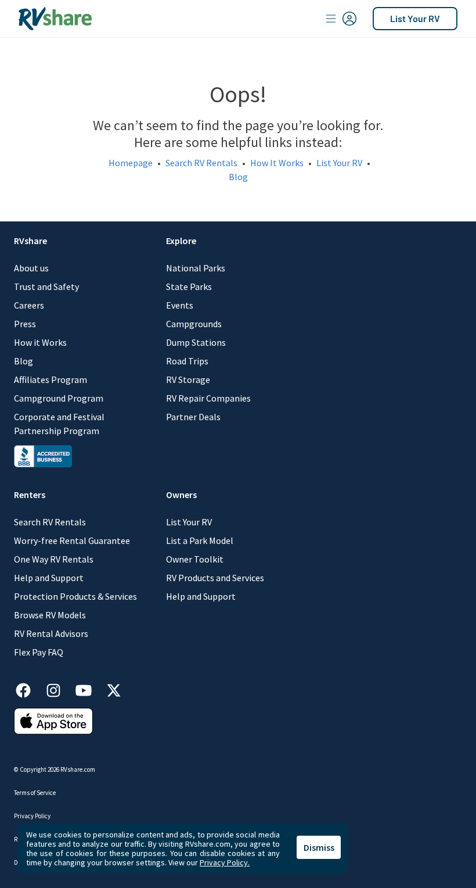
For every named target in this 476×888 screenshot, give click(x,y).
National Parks (195, 268)
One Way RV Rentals (53, 559)
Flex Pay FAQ (38, 652)
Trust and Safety (46, 286)
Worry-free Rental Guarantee (72, 540)
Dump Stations (196, 342)
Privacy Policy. (225, 862)
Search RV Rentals (201, 163)
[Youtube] (89, 688)
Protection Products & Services (75, 596)
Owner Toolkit (194, 559)
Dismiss (319, 847)
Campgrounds (194, 324)
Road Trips (187, 361)
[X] (113, 688)
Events (179, 305)
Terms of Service (35, 793)
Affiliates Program (50, 379)
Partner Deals (193, 416)
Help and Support (49, 577)
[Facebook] (29, 688)
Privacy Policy (32, 816)
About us (31, 268)
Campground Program (58, 398)
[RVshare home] (55, 18)
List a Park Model (199, 540)
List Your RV (415, 18)
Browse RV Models (50, 615)
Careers (29, 305)
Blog (238, 176)
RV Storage (188, 379)
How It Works (277, 163)
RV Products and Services (215, 577)
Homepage (131, 163)
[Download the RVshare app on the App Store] (53, 720)
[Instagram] (59, 688)
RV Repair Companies (208, 398)
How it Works (40, 342)
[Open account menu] (341, 18)
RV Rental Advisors (51, 633)
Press (25, 324)
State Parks (189, 286)
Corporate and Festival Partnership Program (59, 423)
